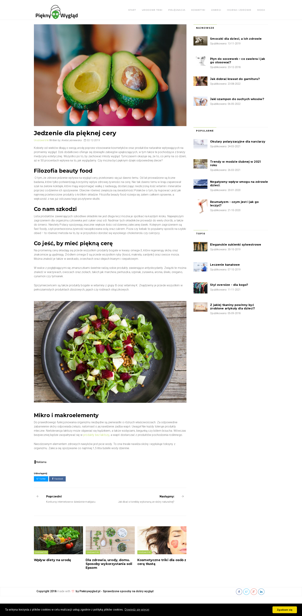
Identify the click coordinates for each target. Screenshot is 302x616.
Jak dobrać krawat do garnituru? (235, 79)
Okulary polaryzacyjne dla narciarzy (237, 141)
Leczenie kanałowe (225, 264)
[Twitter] (246, 591)
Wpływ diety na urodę (52, 560)
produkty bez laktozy (96, 435)
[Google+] (254, 591)
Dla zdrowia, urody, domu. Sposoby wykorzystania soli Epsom (109, 564)
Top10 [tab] (200, 233)
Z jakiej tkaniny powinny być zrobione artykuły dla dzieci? (232, 306)
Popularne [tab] (205, 130)
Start (132, 10)
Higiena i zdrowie (239, 10)
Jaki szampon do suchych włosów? (237, 99)
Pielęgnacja (176, 10)
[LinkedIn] (261, 591)
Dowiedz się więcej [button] (137, 609)
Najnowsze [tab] (205, 28)
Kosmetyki (198, 10)
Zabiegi (216, 10)
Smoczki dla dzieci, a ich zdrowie (236, 38)
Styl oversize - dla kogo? (229, 284)
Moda (261, 10)
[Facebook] (239, 591)
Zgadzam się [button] (284, 609)
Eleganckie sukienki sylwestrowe (235, 244)
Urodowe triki (152, 10)
